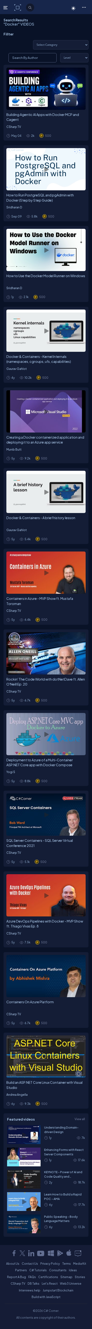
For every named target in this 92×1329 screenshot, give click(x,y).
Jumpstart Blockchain (58, 1290)
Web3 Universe (70, 1283)
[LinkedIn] (31, 1253)
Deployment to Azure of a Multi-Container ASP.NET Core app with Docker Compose (39, 762)
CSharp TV (13, 127)
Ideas (73, 1270)
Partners (21, 1270)
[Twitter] (22, 1253)
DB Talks (33, 1283)
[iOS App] (69, 1253)
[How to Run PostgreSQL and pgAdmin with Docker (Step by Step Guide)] (46, 169)
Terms (66, 1263)
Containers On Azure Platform (30, 1002)
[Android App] (60, 1253)
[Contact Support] (78, 1253)
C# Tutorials (38, 1270)
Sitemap (66, 1277)
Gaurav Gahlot (16, 369)
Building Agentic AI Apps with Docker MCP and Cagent (42, 117)
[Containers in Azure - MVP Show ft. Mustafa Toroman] (46, 573)
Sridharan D (14, 207)
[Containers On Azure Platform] (46, 976)
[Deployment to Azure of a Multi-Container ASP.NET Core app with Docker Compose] (46, 734)
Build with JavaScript (46, 1297)
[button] (83, 7)
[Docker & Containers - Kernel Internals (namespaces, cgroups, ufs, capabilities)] (46, 331)
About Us (12, 1263)
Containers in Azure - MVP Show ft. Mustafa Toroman (39, 601)
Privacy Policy (50, 1263)
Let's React (50, 1283)
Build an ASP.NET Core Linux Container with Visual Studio (44, 1085)
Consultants (58, 1270)
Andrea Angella (17, 1094)
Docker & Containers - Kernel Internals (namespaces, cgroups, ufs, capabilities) (38, 359)
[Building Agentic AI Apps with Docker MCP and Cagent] (46, 89)
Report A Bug (16, 1277)
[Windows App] (51, 1253)
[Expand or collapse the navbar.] (6, 7)
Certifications (48, 1277)
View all (80, 1119)
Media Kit (79, 1263)
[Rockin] (46, 653)
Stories (80, 1277)
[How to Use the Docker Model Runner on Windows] (46, 250)
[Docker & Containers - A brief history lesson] (46, 492)
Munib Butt (13, 449)
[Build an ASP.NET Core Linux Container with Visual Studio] (46, 1056)
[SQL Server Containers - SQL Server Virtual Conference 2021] (46, 814)
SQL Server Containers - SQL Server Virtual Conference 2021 (39, 843)
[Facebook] (14, 1253)
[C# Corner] (18, 7)
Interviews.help (29, 1290)
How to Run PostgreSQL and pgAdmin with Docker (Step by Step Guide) (40, 197)
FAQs (32, 1277)
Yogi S (10, 772)
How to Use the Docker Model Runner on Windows (45, 276)
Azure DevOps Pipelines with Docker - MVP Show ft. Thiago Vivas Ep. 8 (44, 923)
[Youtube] (41, 1253)
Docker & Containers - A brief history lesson (40, 518)
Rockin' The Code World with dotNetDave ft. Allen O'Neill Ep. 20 (45, 681)
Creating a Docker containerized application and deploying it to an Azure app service (45, 439)
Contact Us (30, 1263)
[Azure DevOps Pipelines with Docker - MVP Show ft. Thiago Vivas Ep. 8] (46, 895)
